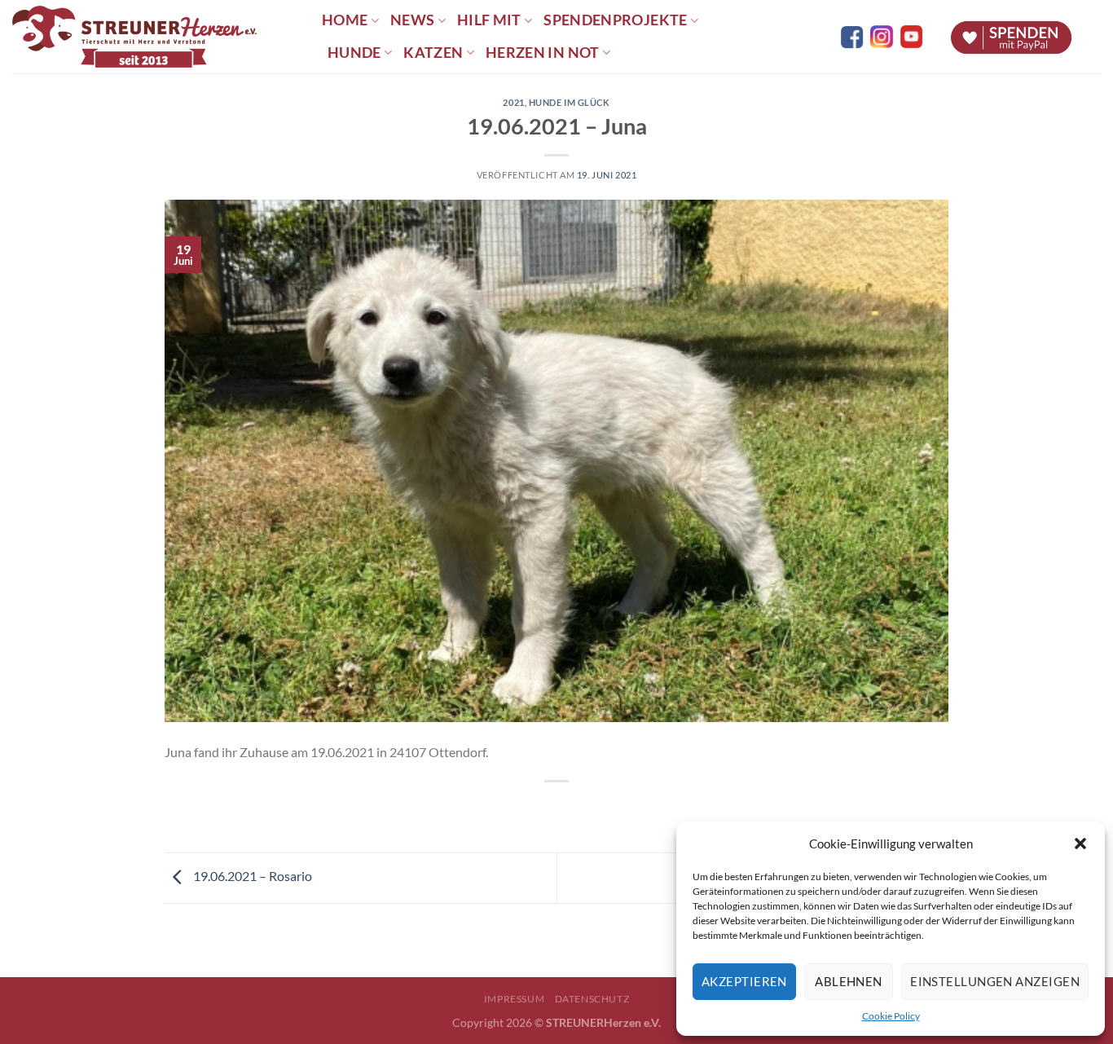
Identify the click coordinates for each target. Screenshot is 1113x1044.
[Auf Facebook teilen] (542, 808)
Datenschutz (592, 999)
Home (344, 20)
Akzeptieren (744, 981)
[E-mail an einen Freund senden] (571, 808)
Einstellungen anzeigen (995, 981)
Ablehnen (848, 981)
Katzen (433, 52)
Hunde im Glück (569, 102)
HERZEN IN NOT (543, 52)
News (412, 20)
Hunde (354, 52)
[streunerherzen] (154, 36)
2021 (513, 102)
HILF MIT (489, 20)
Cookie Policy (891, 1016)
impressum (514, 999)
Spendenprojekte (615, 20)
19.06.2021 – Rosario (251, 875)
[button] (1080, 843)
